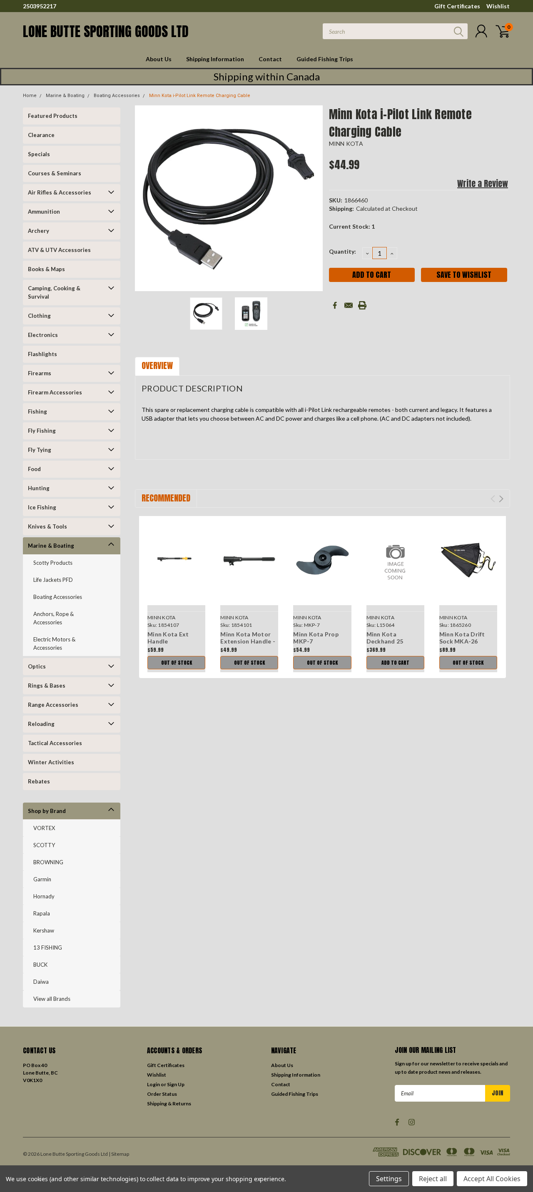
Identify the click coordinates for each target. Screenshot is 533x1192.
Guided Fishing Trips (324, 58)
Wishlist (498, 6)
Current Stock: (352, 226)
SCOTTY (44, 845)
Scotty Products (52, 562)
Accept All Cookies (492, 1178)
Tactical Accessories (55, 743)
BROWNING (48, 862)
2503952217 (39, 6)
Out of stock (176, 662)
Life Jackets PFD (53, 579)
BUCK (40, 964)
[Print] (362, 305)
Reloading (41, 724)
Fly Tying (39, 449)
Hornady (44, 896)
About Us (159, 58)
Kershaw (43, 930)
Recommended (166, 497)
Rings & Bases (46, 685)
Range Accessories (53, 704)
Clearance (41, 135)
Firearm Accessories (55, 392)
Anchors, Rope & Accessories (53, 618)
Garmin (42, 879)
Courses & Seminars (54, 173)
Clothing (39, 315)
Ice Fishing (42, 507)
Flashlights (42, 354)
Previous (145, 199)
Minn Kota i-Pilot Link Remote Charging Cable (199, 95)
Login (153, 1084)
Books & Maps (46, 269)
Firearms (39, 373)
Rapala (41, 913)
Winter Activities (51, 762)
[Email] (348, 305)
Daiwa (41, 981)
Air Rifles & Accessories (59, 192)
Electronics (43, 335)
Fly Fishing (42, 430)
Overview (157, 365)
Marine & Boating (65, 95)
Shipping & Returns (169, 1103)
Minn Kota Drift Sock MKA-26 (462, 638)
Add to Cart (395, 662)
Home (30, 95)
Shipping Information (215, 58)
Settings (389, 1178)
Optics (37, 666)
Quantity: (342, 251)
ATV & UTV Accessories (59, 250)
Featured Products (52, 115)
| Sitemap (119, 1154)
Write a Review (482, 183)
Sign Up (175, 1084)
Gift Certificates (457, 6)
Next (312, 199)
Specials (39, 154)
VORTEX (44, 828)
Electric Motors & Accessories (54, 643)
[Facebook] (335, 305)
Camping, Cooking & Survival (54, 292)
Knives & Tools (47, 526)
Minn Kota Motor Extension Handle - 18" (247, 641)
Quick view (176, 561)
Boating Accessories (117, 95)
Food (34, 469)
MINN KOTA (346, 143)
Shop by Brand (47, 811)
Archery (38, 230)
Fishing (37, 411)
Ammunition (44, 211)
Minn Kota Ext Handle (168, 638)
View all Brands (51, 998)
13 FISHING (47, 947)
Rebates (39, 781)
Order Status (162, 1094)
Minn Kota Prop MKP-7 (316, 638)
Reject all (433, 1178)
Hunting (39, 488)
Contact (270, 58)
